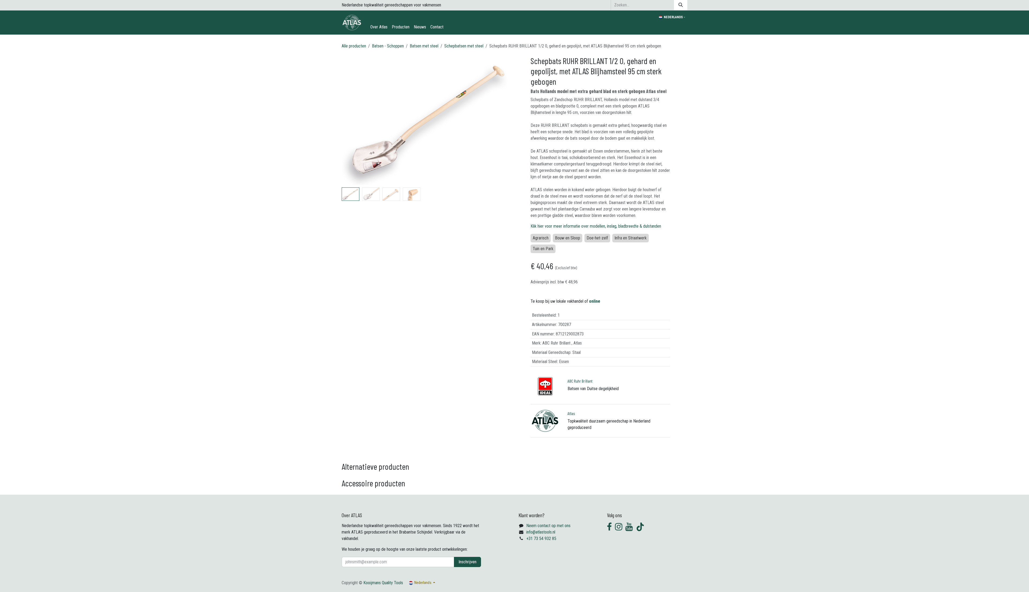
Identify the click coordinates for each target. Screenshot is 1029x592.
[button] (350, 120)
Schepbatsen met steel (463, 46)
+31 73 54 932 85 (541, 538)
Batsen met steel (424, 46)
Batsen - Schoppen (388, 46)
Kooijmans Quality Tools (383, 582)
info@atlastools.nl (540, 532)
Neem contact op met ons (548, 525)
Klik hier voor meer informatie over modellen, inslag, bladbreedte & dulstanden (596, 226)
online (594, 301)
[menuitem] (379, 27)
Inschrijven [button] (467, 561)
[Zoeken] (680, 5)
